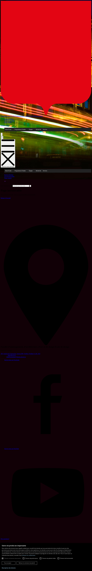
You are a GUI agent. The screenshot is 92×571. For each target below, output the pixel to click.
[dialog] (46, 557)
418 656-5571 (12, 355)
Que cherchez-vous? (6, 186)
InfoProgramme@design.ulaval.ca (16, 357)
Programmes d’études (20, 129)
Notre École (8, 129)
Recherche (38, 129)
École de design (5, 125)
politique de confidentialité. (28, 555)
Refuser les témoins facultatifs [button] (27, 563)
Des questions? (5, 539)
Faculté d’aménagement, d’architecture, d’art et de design (27, 116)
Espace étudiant (8, 119)
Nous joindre (8, 122)
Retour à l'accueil (6, 198)
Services (45, 129)
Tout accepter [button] (7, 563)
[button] (9, 568)
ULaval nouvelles (9, 121)
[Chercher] (2, 134)
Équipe (31, 129)
